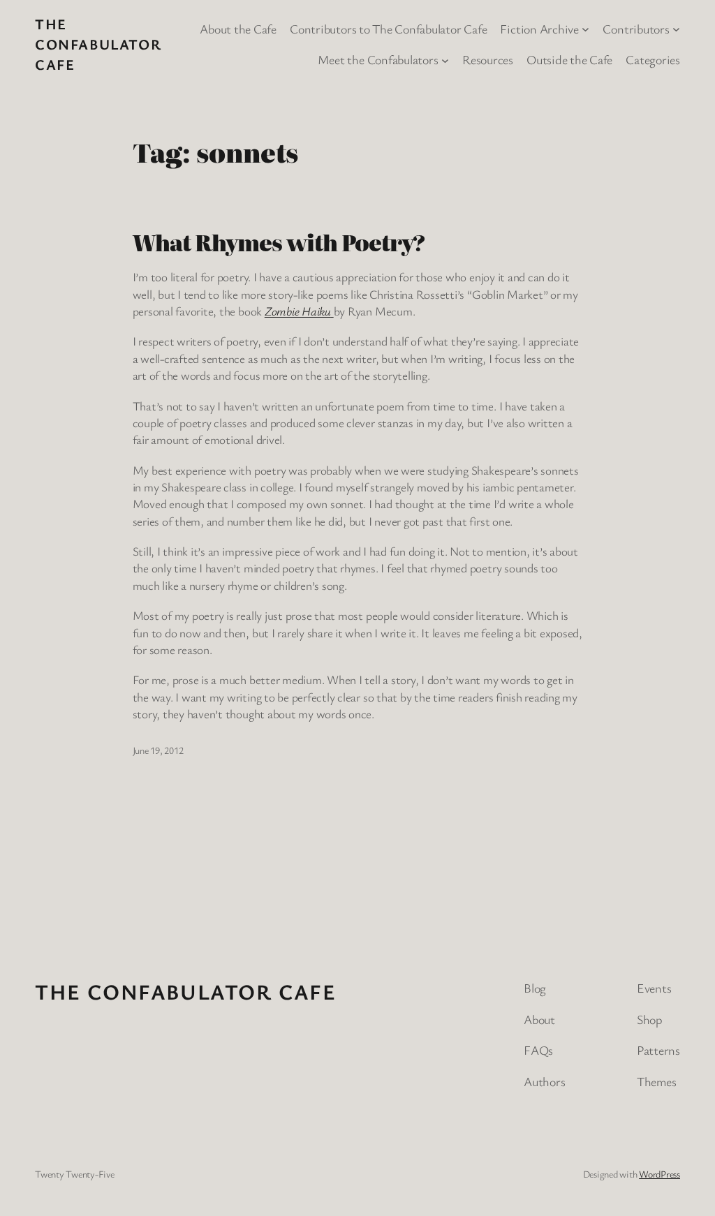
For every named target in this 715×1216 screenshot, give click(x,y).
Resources (487, 59)
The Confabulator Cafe (98, 44)
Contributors (636, 28)
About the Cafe (238, 28)
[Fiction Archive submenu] (585, 29)
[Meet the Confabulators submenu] (445, 60)
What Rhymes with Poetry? (279, 242)
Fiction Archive (539, 28)
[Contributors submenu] (676, 29)
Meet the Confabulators (378, 59)
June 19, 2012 (158, 750)
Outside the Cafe (569, 59)
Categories (653, 59)
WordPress (659, 1173)
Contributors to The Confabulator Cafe (388, 28)
